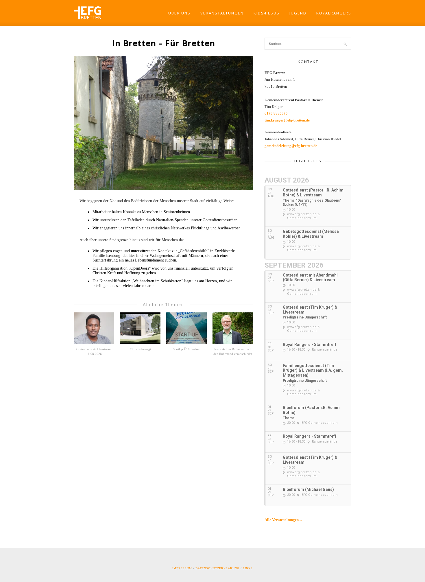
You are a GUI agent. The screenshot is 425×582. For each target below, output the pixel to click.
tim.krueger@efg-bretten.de (287, 120)
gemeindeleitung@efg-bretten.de (291, 145)
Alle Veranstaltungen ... (283, 519)
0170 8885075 (276, 113)
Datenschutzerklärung (217, 568)
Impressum (182, 568)
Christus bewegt (140, 349)
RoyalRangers (333, 13)
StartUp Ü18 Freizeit (186, 349)
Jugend (297, 13)
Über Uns (179, 13)
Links (248, 568)
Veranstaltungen (222, 13)
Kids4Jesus (267, 13)
